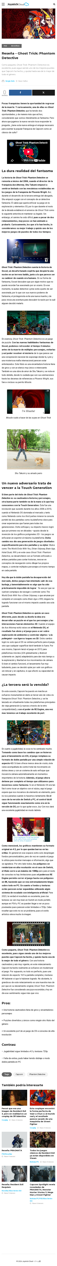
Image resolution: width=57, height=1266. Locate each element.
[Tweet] (43, 93)
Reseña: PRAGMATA (12, 1150)
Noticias (33, 1162)
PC (38, 1162)
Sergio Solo (10, 81)
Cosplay (5, 1120)
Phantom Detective (37, 1074)
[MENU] (3, 4)
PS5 (5, 46)
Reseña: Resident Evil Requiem (12, 1185)
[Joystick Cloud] (18, 8)
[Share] (20, 93)
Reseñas (15, 46)
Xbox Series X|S (15, 1191)
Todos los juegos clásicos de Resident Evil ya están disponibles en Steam (42, 1154)
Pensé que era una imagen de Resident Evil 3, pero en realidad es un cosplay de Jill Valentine (14, 1112)
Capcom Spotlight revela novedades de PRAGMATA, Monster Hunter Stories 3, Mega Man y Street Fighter (42, 1189)
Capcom (19, 1074)
